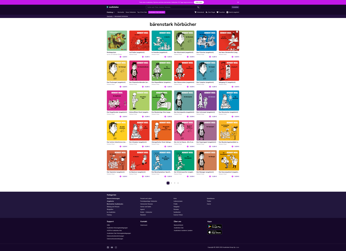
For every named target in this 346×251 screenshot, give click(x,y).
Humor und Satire (145, 207)
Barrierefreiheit (178, 225)
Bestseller (121, 12)
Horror (209, 204)
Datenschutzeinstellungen (115, 239)
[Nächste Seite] (178, 183)
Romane (176, 209)
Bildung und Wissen (113, 207)
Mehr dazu (199, 2)
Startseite (110, 16)
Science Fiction (178, 215)
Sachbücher (177, 212)
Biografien (110, 209)
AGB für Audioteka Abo (114, 230)
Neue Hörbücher (131, 12)
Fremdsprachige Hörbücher (148, 201)
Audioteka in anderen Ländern (183, 230)
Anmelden (235, 7)
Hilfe (108, 225)
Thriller (209, 201)
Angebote (110, 201)
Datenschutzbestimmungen (115, 236)
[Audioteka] (112, 7)
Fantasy (109, 215)
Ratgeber (176, 207)
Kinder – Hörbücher (146, 212)
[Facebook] (108, 247)
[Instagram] (116, 247)
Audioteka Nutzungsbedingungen (117, 228)
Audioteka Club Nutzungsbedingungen (119, 233)
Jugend (142, 209)
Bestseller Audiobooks (115, 204)
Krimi (175, 198)
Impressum (143, 225)
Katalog (110, 12)
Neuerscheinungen (113, 198)
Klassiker (143, 215)
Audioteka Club (178, 228)
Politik (176, 204)
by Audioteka (111, 212)
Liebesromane (178, 201)
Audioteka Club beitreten (156, 12)
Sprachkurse (211, 198)
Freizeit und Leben (146, 198)
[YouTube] (112, 247)
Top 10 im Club (142, 12)
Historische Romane (146, 204)
